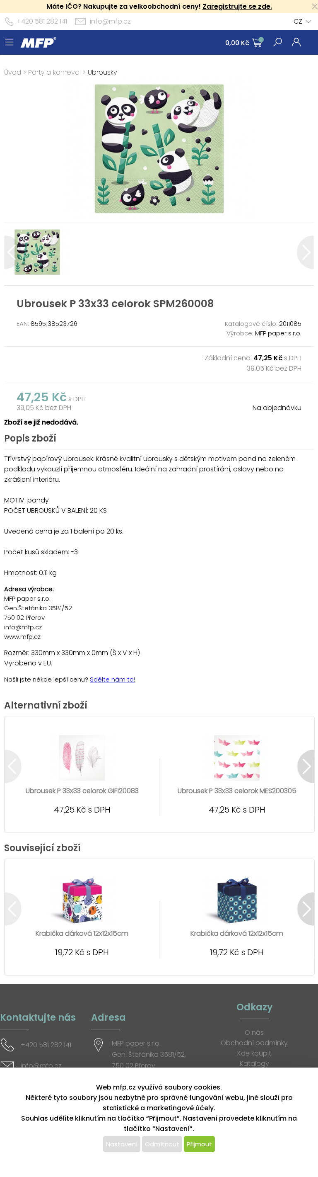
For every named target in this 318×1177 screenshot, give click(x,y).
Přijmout (199, 1144)
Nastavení (121, 1144)
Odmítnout (162, 1144)
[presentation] (12, 252)
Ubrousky (102, 72)
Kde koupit (254, 1053)
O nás (254, 1032)
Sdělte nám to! (112, 679)
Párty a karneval (54, 72)
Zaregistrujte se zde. (237, 6)
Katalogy (254, 1063)
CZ (298, 21)
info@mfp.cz (110, 21)
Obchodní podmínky (254, 1043)
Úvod (12, 72)
